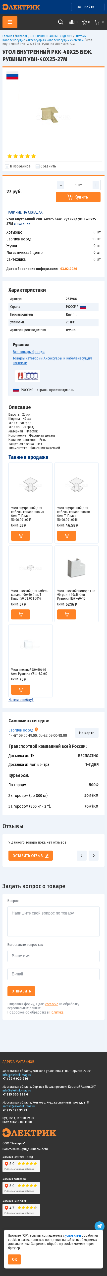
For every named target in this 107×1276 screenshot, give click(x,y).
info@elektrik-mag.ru (16, 1075)
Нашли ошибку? (21, 699)
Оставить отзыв (27, 855)
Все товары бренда (29, 351)
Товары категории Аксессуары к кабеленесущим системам (52, 360)
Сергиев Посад (21, 730)
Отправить (21, 991)
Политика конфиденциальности (25, 1149)
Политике (56, 1012)
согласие (51, 1004)
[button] (82, 856)
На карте (87, 733)
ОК (14, 1259)
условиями (73, 1235)
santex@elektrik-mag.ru (18, 1106)
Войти (89, 7)
